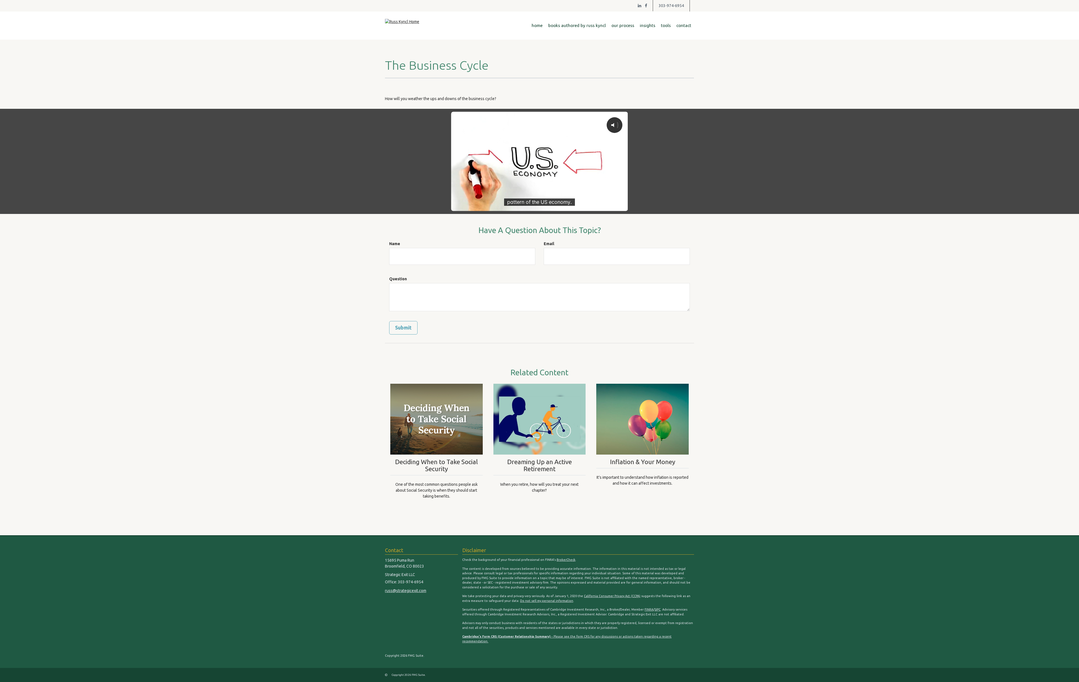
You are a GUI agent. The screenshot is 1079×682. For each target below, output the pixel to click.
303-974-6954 (671, 5)
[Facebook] (646, 5)
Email (549, 243)
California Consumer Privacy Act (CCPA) (612, 596)
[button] (577, 26)
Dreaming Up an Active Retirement (539, 465)
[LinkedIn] (639, 5)
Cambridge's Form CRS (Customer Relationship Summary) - (508, 636)
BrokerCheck (566, 559)
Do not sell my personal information (546, 600)
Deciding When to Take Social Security (436, 465)
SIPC (657, 609)
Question (398, 279)
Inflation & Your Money (642, 461)
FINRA (649, 609)
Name (394, 243)
